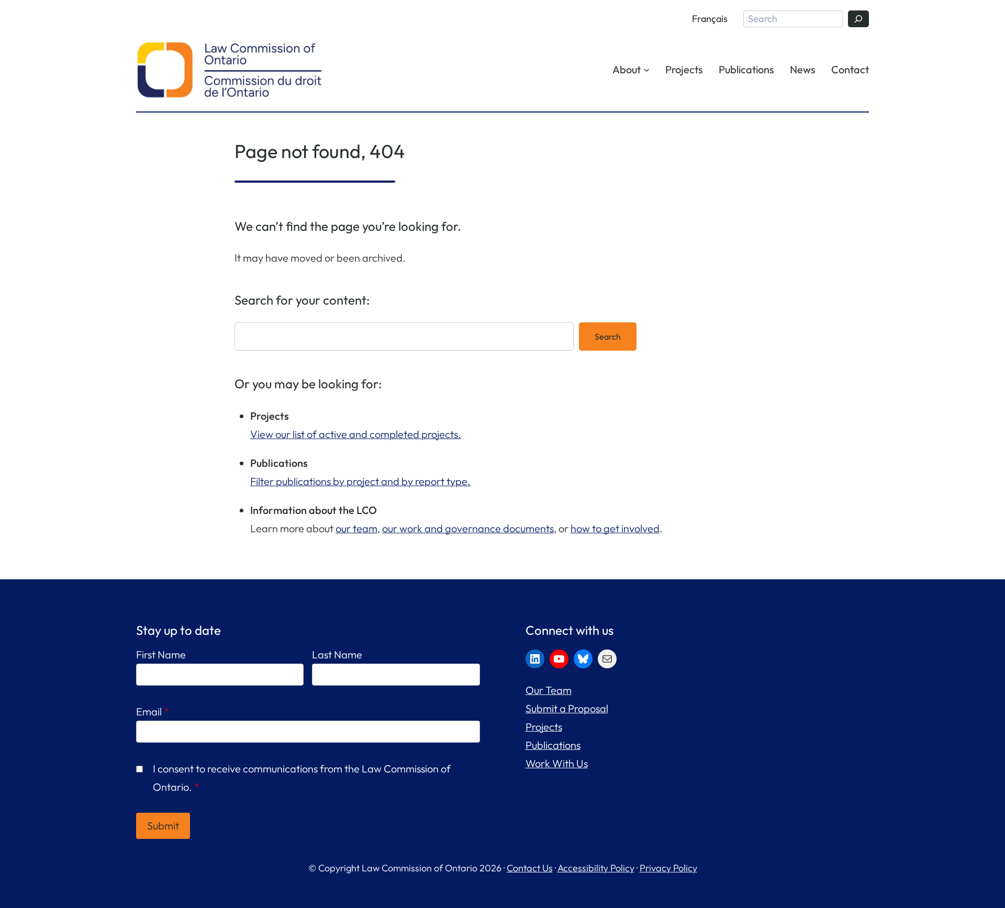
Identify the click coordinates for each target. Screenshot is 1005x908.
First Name (161, 654)
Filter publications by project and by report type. (360, 481)
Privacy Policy (668, 868)
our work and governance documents (468, 528)
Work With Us (557, 763)
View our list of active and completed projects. (355, 434)
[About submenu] (646, 69)
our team (356, 528)
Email (152, 711)
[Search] (858, 18)
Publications (553, 745)
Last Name (337, 654)
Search (608, 336)
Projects (544, 726)
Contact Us (530, 868)
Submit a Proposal (567, 708)
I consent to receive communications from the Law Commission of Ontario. (302, 777)
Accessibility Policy (595, 868)
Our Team (549, 690)
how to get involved (615, 528)
